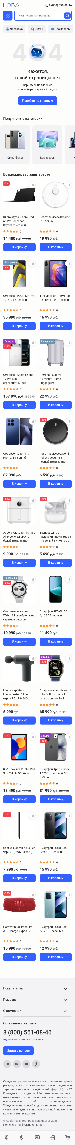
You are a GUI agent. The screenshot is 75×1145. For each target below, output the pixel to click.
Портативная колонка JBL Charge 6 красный (17, 929)
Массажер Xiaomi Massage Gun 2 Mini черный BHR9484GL (16, 694)
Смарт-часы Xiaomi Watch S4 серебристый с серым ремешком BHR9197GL (19, 615)
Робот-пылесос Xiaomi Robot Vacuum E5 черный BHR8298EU (54, 457)
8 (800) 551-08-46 (60, 5)
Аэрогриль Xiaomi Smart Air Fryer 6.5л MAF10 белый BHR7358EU (19, 536)
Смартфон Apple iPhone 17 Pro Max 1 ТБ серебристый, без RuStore (18, 379)
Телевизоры (47, 157)
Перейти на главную (37, 101)
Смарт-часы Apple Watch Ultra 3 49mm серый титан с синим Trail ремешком (56, 694)
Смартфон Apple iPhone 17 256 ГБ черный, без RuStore (55, 773)
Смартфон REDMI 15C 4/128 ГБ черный (53, 613)
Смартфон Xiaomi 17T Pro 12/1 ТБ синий (17, 455)
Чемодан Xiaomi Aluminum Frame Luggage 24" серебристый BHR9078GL (50, 379)
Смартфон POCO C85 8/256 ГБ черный (53, 850)
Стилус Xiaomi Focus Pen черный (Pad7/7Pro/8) (19, 850)
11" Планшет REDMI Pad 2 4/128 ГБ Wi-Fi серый (55, 297)
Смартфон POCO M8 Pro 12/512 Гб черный (18, 297)
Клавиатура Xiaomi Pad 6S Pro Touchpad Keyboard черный (18, 221)
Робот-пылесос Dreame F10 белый (55, 219)
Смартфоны (15, 157)
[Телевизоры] (47, 139)
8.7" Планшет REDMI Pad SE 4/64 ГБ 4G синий (19, 771)
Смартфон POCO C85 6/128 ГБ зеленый (53, 929)
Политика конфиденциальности (24, 1124)
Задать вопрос (18, 1051)
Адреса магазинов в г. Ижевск (23, 1039)
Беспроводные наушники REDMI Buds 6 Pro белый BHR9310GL (55, 536)
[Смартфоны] (15, 139)
